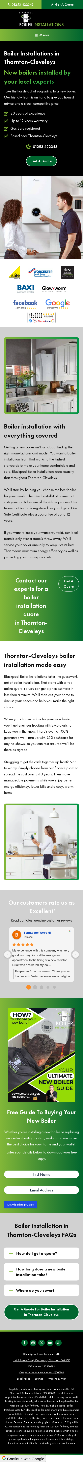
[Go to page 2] (41, 987)
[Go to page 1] (35, 987)
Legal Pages (23, 1378)
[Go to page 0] (28, 987)
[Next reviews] (75, 954)
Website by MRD (57, 1378)
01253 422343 (45, 146)
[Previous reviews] (7, 954)
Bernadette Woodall (37, 932)
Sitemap (39, 1378)
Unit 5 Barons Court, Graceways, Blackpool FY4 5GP (41, 1360)
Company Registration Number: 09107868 (41, 1372)
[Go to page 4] (54, 987)
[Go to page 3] (48, 987)
